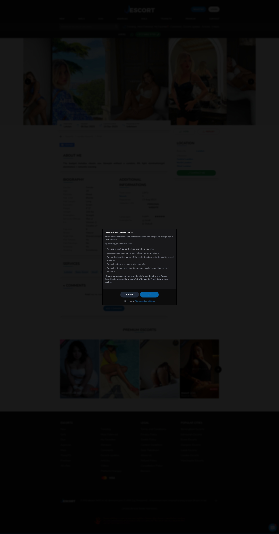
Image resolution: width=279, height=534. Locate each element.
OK (149, 294)
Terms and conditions (145, 301)
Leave (129, 294)
